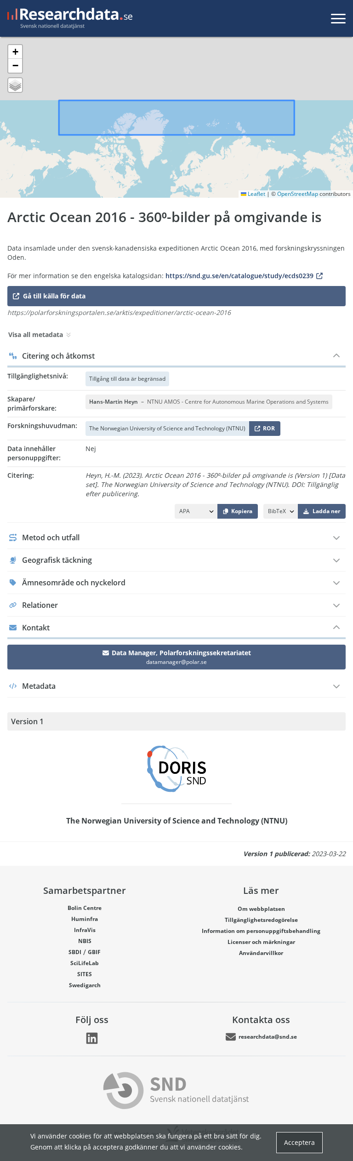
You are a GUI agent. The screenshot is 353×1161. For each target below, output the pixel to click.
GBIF (94, 952)
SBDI (74, 952)
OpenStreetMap (297, 194)
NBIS (84, 941)
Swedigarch (85, 985)
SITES (84, 974)
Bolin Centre (85, 908)
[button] (15, 52)
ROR (267, 430)
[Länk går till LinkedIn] (91, 1038)
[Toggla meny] (338, 18)
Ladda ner (326, 511)
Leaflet (255, 194)
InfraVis (85, 930)
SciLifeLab (84, 963)
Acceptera (299, 1142)
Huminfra (84, 919)
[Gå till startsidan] (68, 18)
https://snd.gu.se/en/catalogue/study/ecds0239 (239, 275)
